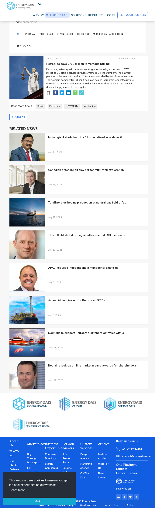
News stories (102, 475)
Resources (95, 15)
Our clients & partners (14, 465)
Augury (38, 15)
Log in (110, 15)
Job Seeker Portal (66, 458)
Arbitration (90, 106)
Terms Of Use (110, 505)
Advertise (44, 505)
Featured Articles (103, 456)
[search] (17, 22)
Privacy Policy (64, 505)
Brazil (40, 106)
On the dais (84, 475)
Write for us (103, 465)
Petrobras (54, 106)
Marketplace (58, 15)
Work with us (88, 505)
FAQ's (129, 505)
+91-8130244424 (132, 449)
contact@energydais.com (135, 456)
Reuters (131, 58)
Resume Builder (67, 470)
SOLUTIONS (78, 15)
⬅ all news (18, 116)
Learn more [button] (17, 490)
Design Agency (84, 456)
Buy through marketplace (33, 458)
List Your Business (132, 15)
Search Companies (51, 465)
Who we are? (14, 453)
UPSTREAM (72, 106)
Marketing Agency (86, 465)
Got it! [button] (39, 501)
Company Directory (50, 456)
